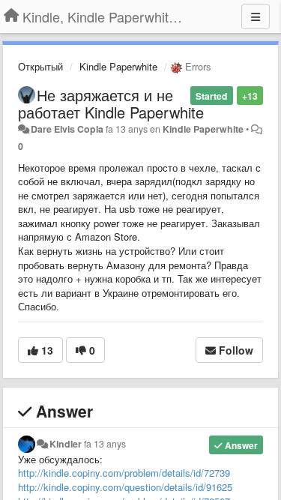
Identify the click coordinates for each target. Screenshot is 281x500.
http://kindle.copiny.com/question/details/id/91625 (125, 487)
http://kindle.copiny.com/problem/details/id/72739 (124, 473)
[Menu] (255, 16)
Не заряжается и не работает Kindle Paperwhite (111, 103)
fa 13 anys (105, 444)
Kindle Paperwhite (118, 66)
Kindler (65, 444)
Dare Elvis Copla (67, 129)
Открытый (40, 66)
